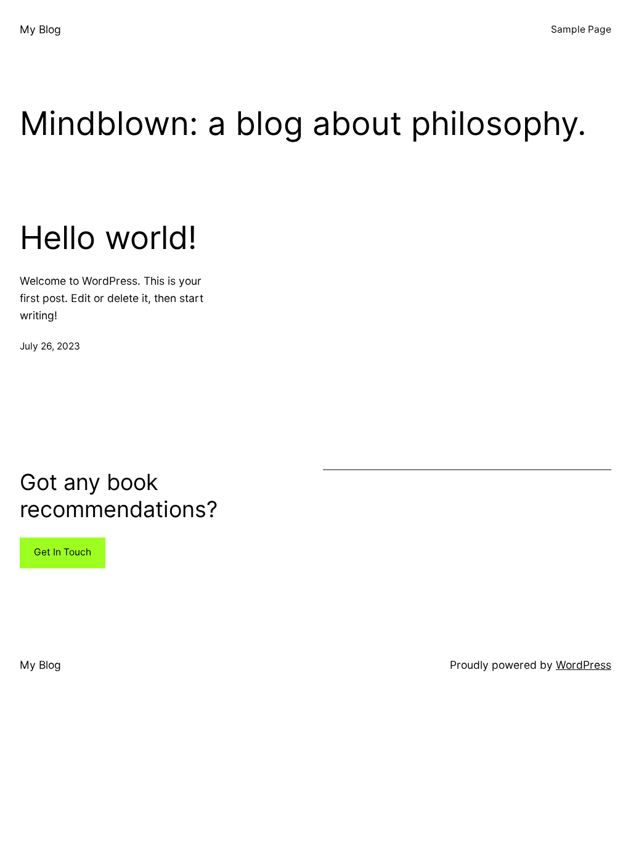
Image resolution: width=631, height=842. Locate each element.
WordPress (583, 664)
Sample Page (581, 29)
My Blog (40, 29)
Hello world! (108, 238)
